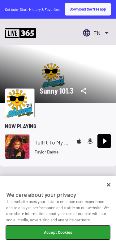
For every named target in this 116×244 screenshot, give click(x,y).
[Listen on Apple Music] (79, 141)
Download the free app (88, 9)
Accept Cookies (58, 232)
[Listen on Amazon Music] (90, 141)
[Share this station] (83, 90)
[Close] (108, 185)
